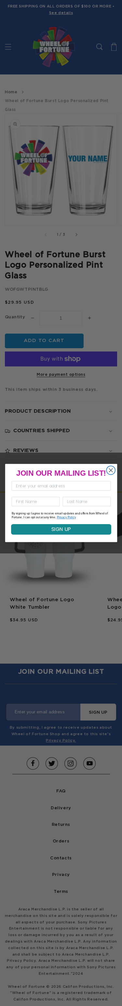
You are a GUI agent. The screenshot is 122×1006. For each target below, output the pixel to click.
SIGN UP (61, 529)
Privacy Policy (66, 517)
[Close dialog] (110, 470)
